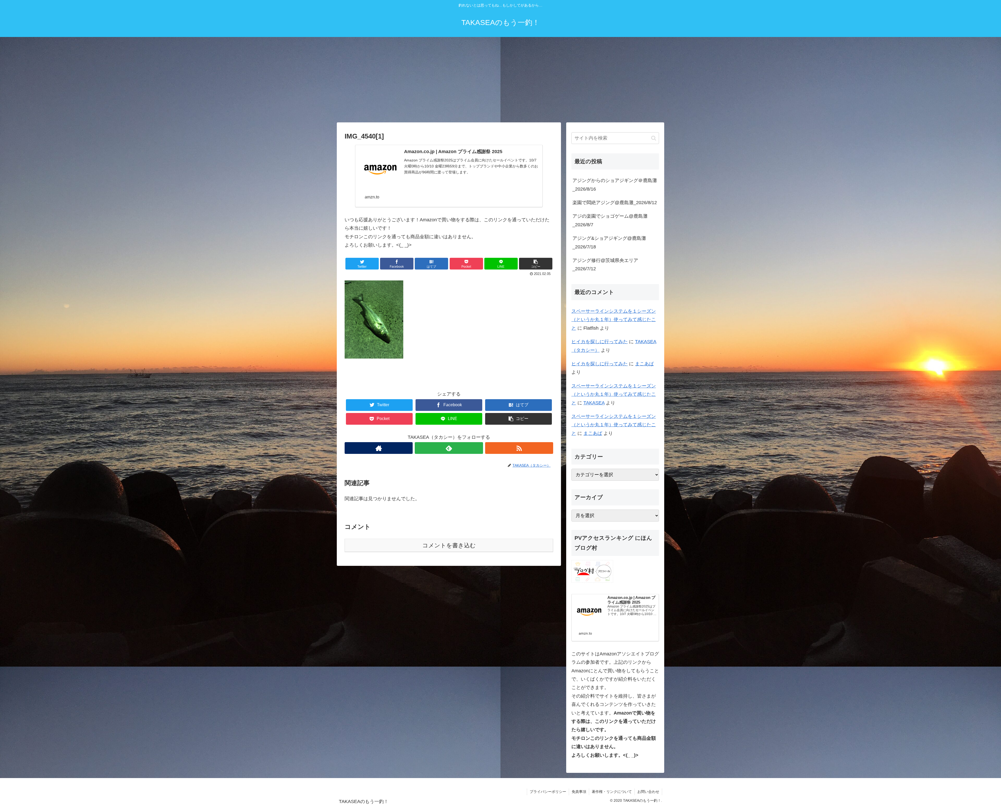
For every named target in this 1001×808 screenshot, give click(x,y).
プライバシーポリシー (548, 792)
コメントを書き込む (449, 545)
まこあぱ (644, 363)
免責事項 (579, 792)
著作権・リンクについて (612, 792)
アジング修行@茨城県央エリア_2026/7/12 (605, 264)
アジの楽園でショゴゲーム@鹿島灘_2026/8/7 (610, 220)
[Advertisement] (500, 79)
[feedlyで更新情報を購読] (449, 448)
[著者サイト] (379, 448)
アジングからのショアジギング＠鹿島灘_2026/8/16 (614, 184)
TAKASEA (594, 402)
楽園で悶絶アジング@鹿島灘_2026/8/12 (614, 202)
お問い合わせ (648, 792)
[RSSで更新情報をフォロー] (519, 448)
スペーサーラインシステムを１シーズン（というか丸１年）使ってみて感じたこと (613, 320)
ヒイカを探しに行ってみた (599, 341)
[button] (653, 138)
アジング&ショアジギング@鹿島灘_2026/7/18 (609, 242)
